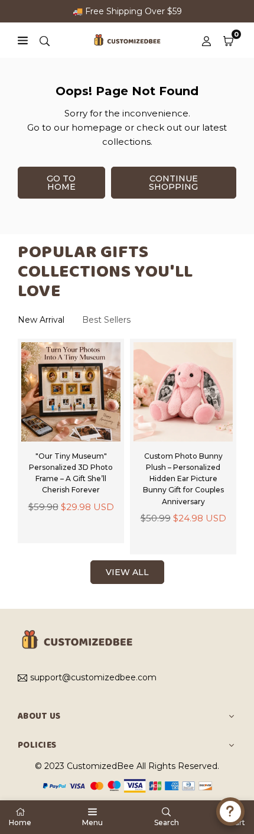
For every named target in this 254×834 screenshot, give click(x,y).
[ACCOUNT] (206, 40)
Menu (92, 822)
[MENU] (23, 40)
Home (20, 822)
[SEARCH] (45, 40)
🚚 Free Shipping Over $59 (127, 11)
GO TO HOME (61, 182)
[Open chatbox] (230, 811)
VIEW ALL (127, 572)
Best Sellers (106, 319)
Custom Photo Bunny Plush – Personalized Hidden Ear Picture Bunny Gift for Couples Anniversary (183, 479)
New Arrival (41, 319)
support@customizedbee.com (93, 678)
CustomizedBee (100, 766)
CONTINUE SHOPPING (173, 182)
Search (166, 822)
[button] (228, 40)
